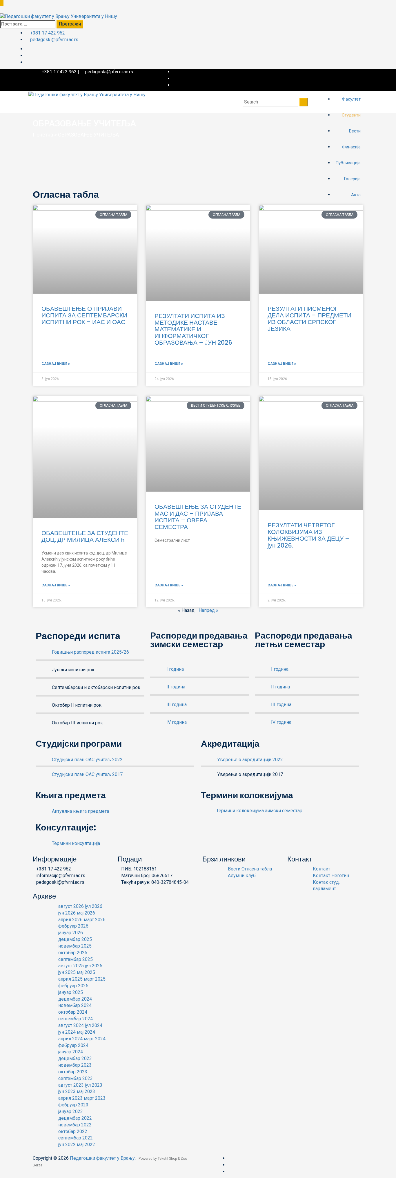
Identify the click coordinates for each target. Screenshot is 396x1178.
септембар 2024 (75, 1018)
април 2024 (70, 1038)
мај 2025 (86, 972)
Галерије (353, 178)
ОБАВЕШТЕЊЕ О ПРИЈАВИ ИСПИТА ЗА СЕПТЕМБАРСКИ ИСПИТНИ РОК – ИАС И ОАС (84, 315)
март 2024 (95, 1038)
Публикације (348, 163)
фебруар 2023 (73, 1105)
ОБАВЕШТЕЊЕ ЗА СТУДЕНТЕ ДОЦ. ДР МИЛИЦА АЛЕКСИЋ (84, 536)
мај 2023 (86, 1091)
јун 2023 (67, 1091)
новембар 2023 (75, 1065)
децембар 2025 (75, 939)
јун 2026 (67, 913)
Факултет (352, 99)
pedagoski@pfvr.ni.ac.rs (54, 39)
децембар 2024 (75, 999)
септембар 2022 (75, 1138)
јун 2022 (67, 1144)
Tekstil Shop (168, 1159)
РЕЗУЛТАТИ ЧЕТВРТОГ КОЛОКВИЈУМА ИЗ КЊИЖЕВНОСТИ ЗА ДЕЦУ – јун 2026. (308, 535)
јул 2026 (93, 906)
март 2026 (95, 919)
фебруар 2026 (73, 926)
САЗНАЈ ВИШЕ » (55, 364)
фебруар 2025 (73, 985)
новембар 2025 (75, 946)
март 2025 (95, 979)
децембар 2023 (75, 1058)
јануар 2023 (70, 1111)
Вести (355, 131)
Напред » (208, 610)
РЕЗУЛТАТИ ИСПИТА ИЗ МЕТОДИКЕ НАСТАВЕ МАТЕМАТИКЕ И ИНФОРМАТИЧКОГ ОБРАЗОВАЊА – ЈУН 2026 (193, 329)
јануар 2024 (70, 1052)
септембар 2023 (75, 1078)
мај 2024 (86, 1032)
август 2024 (71, 1025)
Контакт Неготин (331, 875)
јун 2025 (67, 972)
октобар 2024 (72, 1012)
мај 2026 (86, 913)
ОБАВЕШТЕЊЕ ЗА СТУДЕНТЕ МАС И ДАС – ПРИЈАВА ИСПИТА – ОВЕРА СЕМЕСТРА (198, 516)
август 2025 (71, 965)
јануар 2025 (70, 992)
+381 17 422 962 (47, 33)
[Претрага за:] (27, 24)
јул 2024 (93, 1025)
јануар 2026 (70, 932)
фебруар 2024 (73, 1045)
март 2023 (95, 1098)
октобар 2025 (72, 952)
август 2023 (71, 1085)
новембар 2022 (75, 1125)
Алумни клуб (242, 875)
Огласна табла (256, 869)
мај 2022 (86, 1144)
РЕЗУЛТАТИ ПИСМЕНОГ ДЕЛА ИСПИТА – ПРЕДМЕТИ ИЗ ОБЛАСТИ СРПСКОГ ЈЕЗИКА (309, 318)
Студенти (352, 115)
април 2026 (70, 919)
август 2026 (71, 906)
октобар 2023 (72, 1072)
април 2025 (70, 979)
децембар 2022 (75, 1118)
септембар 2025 (75, 959)
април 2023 (70, 1098)
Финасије (352, 147)
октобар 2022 (72, 1131)
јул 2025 (93, 965)
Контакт (321, 869)
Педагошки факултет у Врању (102, 1158)
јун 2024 (67, 1032)
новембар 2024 (75, 1005)
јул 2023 (93, 1085)
